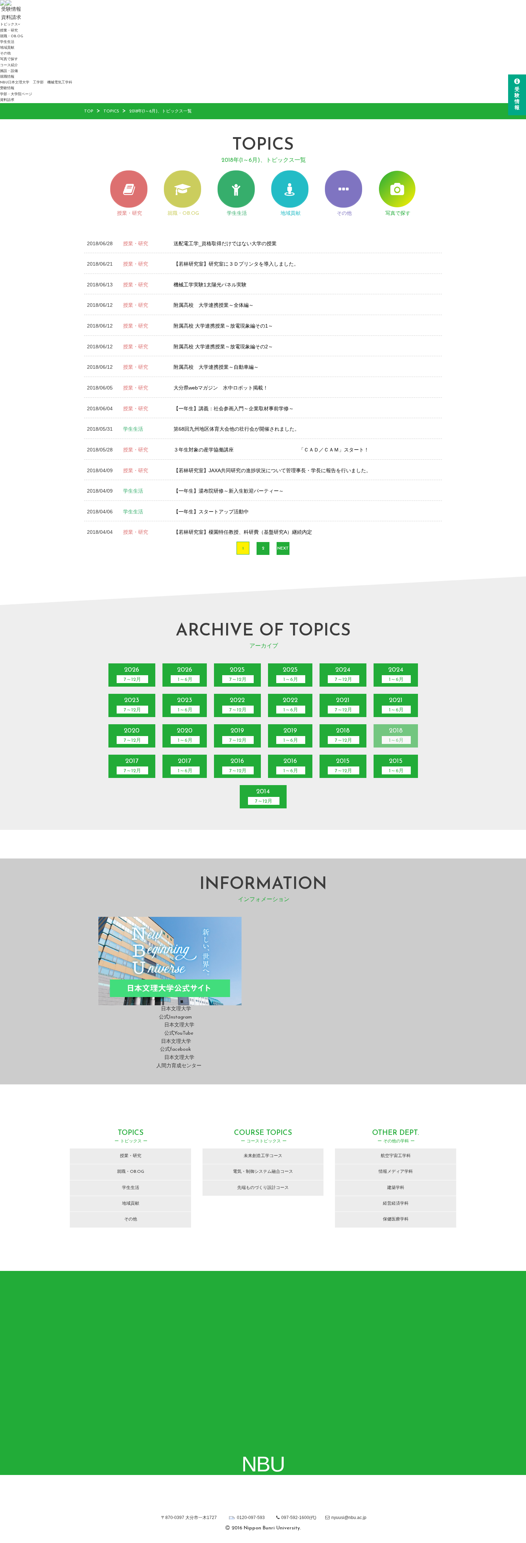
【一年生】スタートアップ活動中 (211, 511)
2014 (263, 796)
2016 (238, 766)
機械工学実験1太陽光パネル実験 (210, 284)
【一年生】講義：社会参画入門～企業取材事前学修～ (234, 408)
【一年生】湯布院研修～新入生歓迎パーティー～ (229, 491)
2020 (132, 735)
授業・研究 (9, 31)
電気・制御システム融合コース (263, 1172)
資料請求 (7, 100)
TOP (88, 111)
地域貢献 (7, 48)
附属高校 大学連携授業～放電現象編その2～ (223, 346)
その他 (5, 53)
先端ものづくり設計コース (263, 1188)
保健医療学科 (396, 1219)
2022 (238, 705)
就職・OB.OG (11, 36)
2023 (132, 705)
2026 (132, 674)
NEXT (283, 548)
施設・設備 (9, 71)
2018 (343, 735)
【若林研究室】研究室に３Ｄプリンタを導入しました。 (236, 264)
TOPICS (111, 111)
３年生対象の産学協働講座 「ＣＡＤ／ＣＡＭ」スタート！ (271, 450)
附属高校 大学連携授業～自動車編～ (216, 367)
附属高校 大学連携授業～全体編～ (214, 305)
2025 (238, 674)
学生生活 (7, 42)
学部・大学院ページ (16, 94)
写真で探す (9, 59)
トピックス (9, 24)
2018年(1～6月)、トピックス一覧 (160, 111)
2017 (132, 766)
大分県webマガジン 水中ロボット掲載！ (221, 388)
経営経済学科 (396, 1203)
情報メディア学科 (396, 1172)
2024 (343, 674)
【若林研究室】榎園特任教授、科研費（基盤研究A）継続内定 (243, 532)
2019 (238, 735)
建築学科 (395, 1188)
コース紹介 (9, 65)
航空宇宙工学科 (396, 1156)
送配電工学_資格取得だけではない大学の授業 (225, 243)
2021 (343, 705)
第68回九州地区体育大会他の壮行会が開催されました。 (236, 429)
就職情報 (7, 77)
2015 (343, 766)
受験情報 (7, 88)
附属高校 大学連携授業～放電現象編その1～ (223, 326)
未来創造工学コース (263, 1156)
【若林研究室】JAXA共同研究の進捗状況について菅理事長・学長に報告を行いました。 (272, 470)
